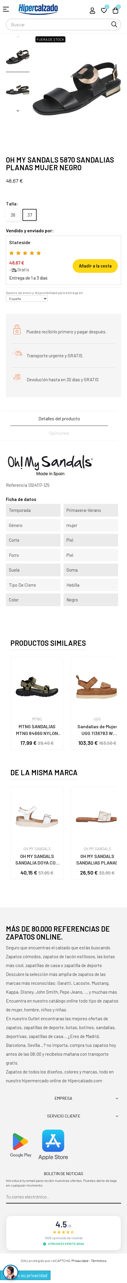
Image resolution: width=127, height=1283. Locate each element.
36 (13, 215)
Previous (18, 36)
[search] (114, 24)
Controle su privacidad (25, 1275)
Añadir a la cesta (95, 265)
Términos (99, 1260)
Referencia (16, 485)
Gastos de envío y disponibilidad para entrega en (44, 293)
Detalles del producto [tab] (59, 418)
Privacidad (79, 1260)
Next (18, 110)
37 (29, 215)
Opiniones (59, 433)
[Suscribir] (117, 1196)
